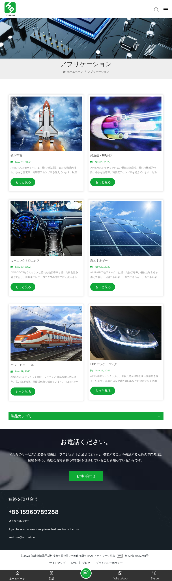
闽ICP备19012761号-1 (137, 555)
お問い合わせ (86, 476)
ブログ (86, 562)
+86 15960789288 (33, 513)
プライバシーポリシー (109, 562)
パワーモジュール (22, 365)
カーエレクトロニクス (25, 260)
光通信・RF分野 (101, 155)
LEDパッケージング (103, 364)
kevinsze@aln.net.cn (22, 537)
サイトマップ (57, 562)
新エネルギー (99, 260)
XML (74, 562)
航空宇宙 (16, 155)
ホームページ (74, 71)
